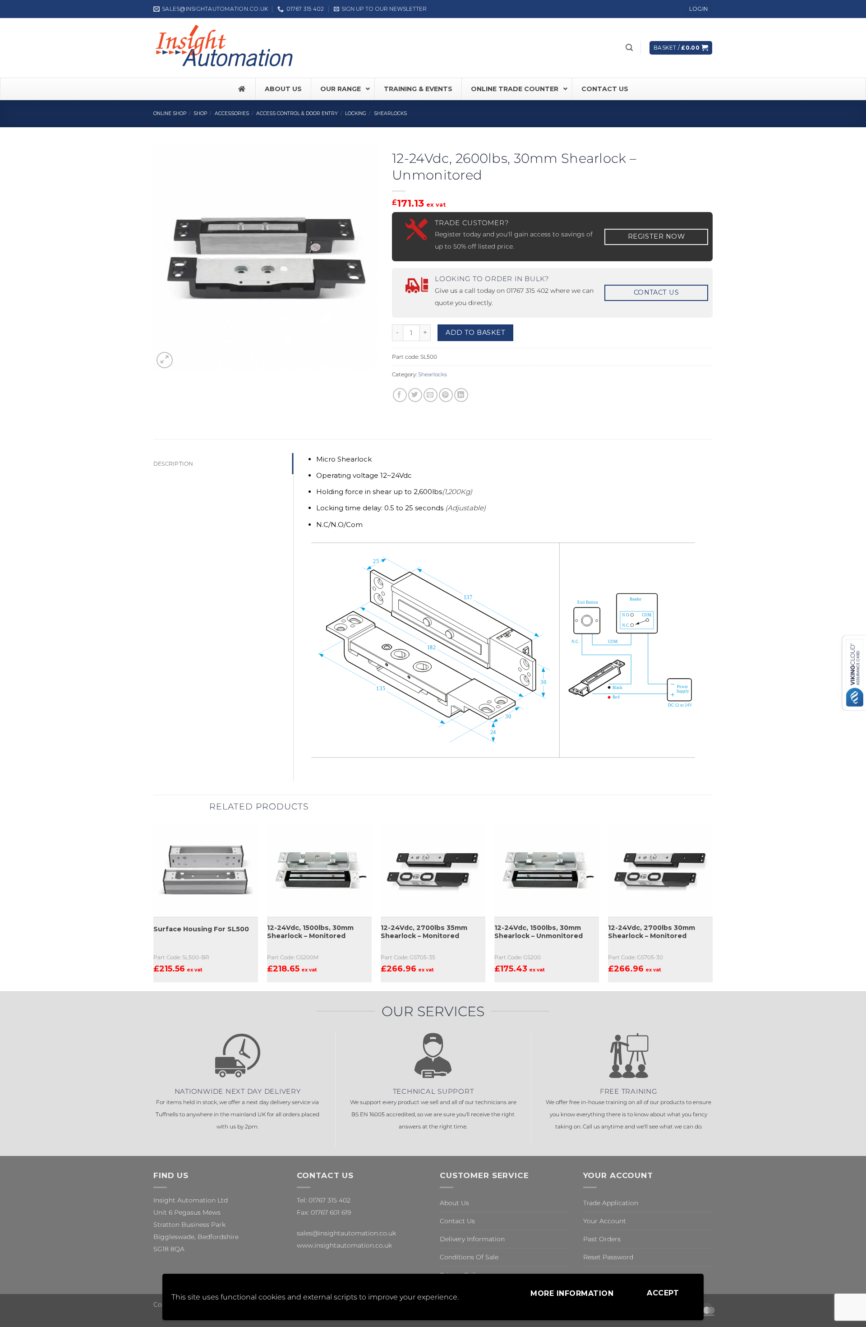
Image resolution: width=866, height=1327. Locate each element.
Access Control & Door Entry (297, 113)
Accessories (232, 113)
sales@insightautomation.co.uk (346, 1233)
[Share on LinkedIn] (461, 395)
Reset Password (608, 1257)
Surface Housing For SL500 (201, 929)
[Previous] (154, 906)
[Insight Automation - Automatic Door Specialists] (225, 48)
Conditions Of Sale (469, 1257)
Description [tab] (173, 463)
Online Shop (169, 113)
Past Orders (602, 1239)
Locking (355, 113)
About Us (454, 1203)
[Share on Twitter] (415, 395)
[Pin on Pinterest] (446, 395)
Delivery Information (472, 1239)
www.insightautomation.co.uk (344, 1245)
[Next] (712, 906)
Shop (200, 113)
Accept (663, 1293)
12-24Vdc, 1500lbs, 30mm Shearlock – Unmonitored (538, 932)
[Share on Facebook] (400, 395)
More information (571, 1293)
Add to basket (475, 332)
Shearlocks (390, 113)
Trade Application (610, 1203)
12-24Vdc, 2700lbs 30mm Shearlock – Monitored (651, 932)
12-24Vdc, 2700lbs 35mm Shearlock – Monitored (424, 932)
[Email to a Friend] (431, 395)
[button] (380, 8)
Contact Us (457, 1221)
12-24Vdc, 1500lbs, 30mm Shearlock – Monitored (310, 932)
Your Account (604, 1221)
